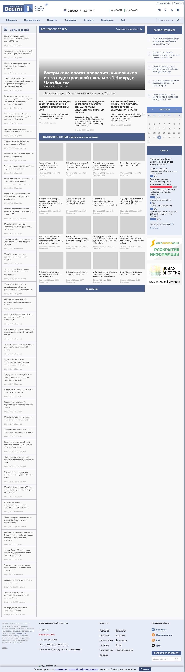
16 (179, 129)
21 (169, 133)
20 (164, 133)
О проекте (178, 3)
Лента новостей (19, 30)
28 (169, 137)
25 (154, 137)
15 (174, 129)
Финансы (89, 20)
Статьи (4, 648)
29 (174, 137)
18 (154, 133)
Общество (11, 20)
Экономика (70, 20)
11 (154, 129)
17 (149, 133)
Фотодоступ (107, 20)
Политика (52, 20)
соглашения (60, 669)
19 (159, 133)
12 (159, 129)
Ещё (123, 20)
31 (149, 142)
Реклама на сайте (163, 3)
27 (164, 137)
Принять (145, 669)
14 (169, 129)
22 (174, 133)
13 (164, 129)
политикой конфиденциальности (83, 669)
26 (159, 137)
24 (149, 137)
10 (149, 129)
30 (179, 137)
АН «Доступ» (20, 633)
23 (179, 133)
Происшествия (32, 20)
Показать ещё (91, 288)
